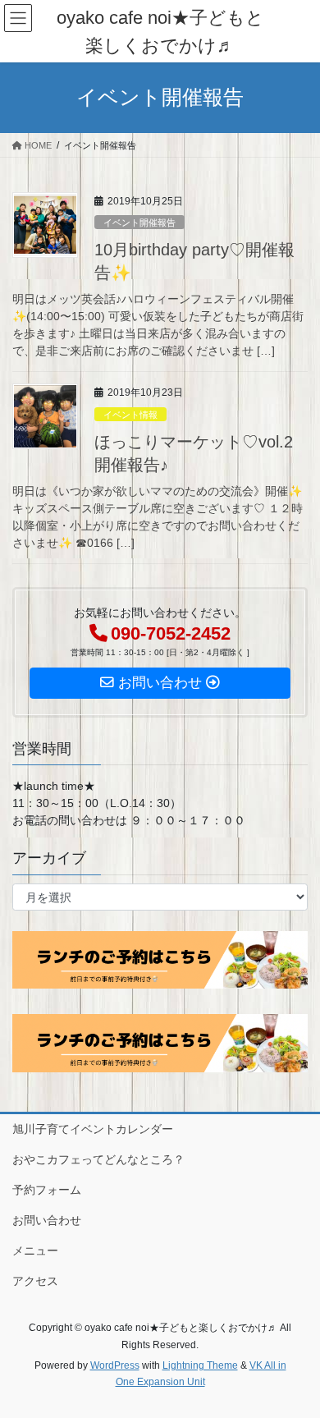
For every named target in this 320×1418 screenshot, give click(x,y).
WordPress (114, 1365)
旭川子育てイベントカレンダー (92, 1129)
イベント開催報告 (139, 222)
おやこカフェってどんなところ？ (98, 1159)
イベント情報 (130, 415)
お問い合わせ (46, 1220)
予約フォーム (46, 1189)
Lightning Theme (200, 1365)
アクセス (35, 1280)
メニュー (35, 1250)
